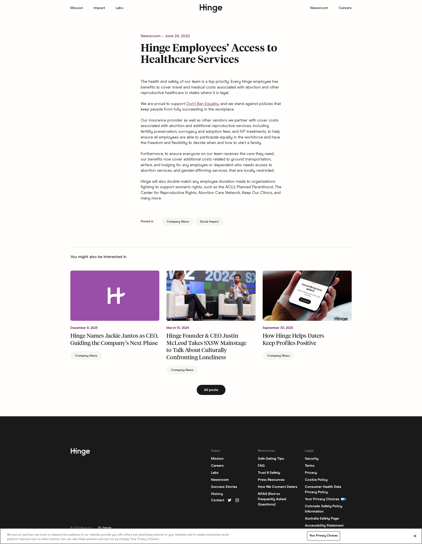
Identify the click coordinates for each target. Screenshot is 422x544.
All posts (211, 390)
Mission (76, 8)
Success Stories (224, 487)
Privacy (311, 472)
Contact (217, 500)
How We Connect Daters (277, 487)
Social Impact (209, 221)
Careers (345, 8)
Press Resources (271, 479)
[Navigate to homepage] (80, 452)
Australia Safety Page (322, 518)
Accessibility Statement (324, 525)
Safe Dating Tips (271, 458)
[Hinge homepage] (211, 8)
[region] (211, 536)
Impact (99, 8)
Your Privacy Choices (323, 535)
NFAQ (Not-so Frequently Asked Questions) (272, 499)
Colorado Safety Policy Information (323, 508)
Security (311, 458)
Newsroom (319, 8)
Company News (178, 221)
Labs (119, 8)
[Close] (415, 536)
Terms (310, 465)
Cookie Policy (316, 479)
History (217, 494)
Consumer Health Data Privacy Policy (323, 489)
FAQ (261, 465)
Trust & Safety (269, 472)
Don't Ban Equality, (202, 104)
